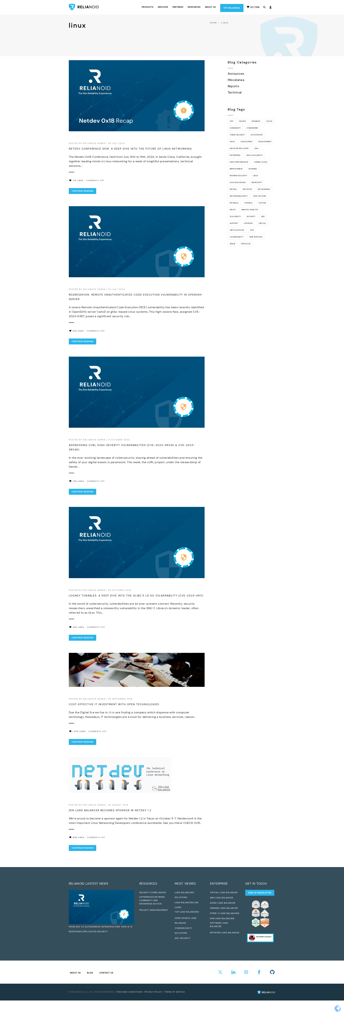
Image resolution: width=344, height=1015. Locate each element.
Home (213, 22)
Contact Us (106, 972)
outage (262, 203)
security (251, 216)
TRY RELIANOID (232, 8)
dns (256, 148)
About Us (75, 972)
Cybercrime (252, 128)
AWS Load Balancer (221, 897)
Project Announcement (153, 910)
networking (264, 189)
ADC (232, 121)
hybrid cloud (260, 162)
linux (255, 175)
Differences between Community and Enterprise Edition (152, 900)
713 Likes (78, 180)
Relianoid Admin (94, 143)
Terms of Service (174, 992)
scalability (235, 216)
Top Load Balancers (187, 912)
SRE (263, 216)
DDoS (232, 141)
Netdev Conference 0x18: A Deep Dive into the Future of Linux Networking (130, 148)
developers (246, 141)
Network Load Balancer (224, 932)
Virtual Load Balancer (224, 892)
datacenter (256, 135)
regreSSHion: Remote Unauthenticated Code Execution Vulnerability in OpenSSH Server (135, 297)
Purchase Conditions (129, 992)
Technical (235, 92)
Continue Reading (82, 191)
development (265, 141)
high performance (239, 162)
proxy (233, 209)
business (256, 121)
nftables (234, 203)
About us (210, 7)
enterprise (235, 155)
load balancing (238, 182)
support (234, 223)
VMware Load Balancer (224, 908)
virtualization (237, 230)
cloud (269, 121)
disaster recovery (239, 148)
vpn (252, 230)
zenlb (232, 244)
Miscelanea (236, 80)
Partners (178, 7)
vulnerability (236, 237)
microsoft (257, 182)
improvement (236, 169)
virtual (262, 223)
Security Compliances (152, 892)
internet (253, 169)
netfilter (247, 189)
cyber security (237, 135)
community (235, 128)
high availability (254, 155)
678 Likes (78, 331)
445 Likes (78, 627)
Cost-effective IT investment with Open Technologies (114, 704)
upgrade (248, 223)
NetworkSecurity (239, 196)
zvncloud (246, 244)
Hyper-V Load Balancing (224, 913)
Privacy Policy (153, 992)
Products (147, 7)
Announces (236, 74)
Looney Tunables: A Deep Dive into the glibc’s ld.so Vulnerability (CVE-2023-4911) (136, 595)
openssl (248, 203)
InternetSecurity (238, 175)
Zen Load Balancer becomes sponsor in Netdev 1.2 (110, 810)
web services (256, 237)
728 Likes (78, 481)
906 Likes (78, 837)
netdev (233, 189)
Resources (194, 7)
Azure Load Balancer (222, 903)
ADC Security (182, 938)
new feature (259, 196)
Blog (90, 972)
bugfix (242, 121)
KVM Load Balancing (222, 918)
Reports (233, 86)
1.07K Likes (79, 731)
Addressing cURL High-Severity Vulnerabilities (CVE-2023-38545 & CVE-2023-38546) (132, 447)
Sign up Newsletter (259, 892)
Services (163, 7)
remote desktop (250, 209)
